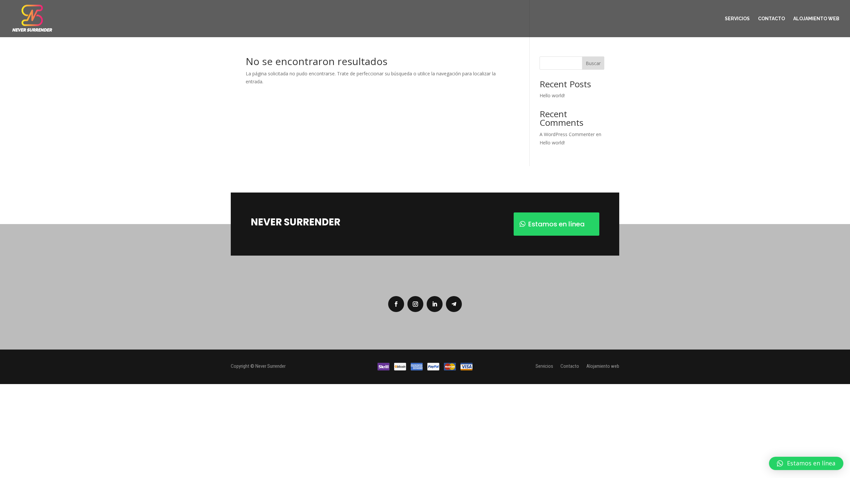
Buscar (593, 63)
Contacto (771, 18)
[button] (806, 463)
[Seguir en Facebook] (396, 304)
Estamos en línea (556, 224)
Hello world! (552, 95)
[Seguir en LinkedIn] (435, 304)
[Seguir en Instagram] (415, 304)
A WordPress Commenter (567, 134)
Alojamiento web (816, 18)
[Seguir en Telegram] (454, 304)
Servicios (737, 18)
